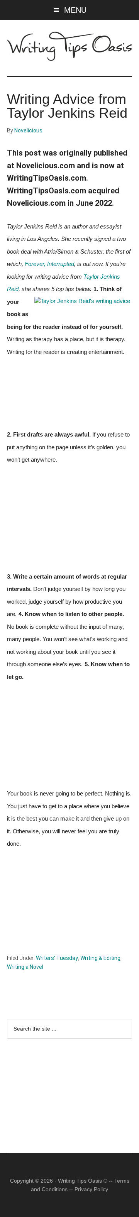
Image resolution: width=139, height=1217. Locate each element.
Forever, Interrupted (49, 264)
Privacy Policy (91, 1189)
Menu (75, 10)
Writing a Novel (25, 967)
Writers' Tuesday (57, 958)
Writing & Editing (100, 958)
